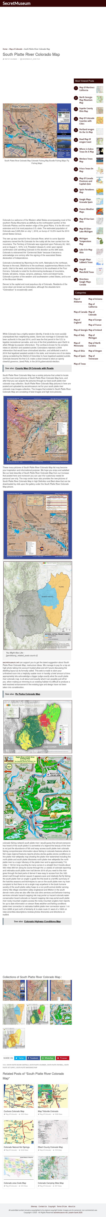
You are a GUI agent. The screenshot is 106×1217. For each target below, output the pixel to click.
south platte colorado (38, 1065)
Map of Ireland (95, 330)
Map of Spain (80, 356)
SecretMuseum (17, 3)
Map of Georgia (81, 330)
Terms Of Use (62, 1206)
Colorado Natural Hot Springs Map (19, 1147)
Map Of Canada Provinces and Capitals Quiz (86, 181)
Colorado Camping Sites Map (51, 1183)
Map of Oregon (95, 351)
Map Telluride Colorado (48, 1111)
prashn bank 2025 (75, 1212)
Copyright (51, 1206)
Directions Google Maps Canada (85, 282)
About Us (71, 1206)
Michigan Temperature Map (85, 241)
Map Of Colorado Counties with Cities (86, 121)
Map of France (94, 325)
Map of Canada (80, 312)
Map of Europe (95, 320)
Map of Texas (80, 364)
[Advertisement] (53, 28)
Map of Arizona (95, 299)
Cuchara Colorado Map (14, 1111)
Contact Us (43, 1206)
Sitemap (34, 1206)
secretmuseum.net (11, 662)
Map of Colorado (11, 59)
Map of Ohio (79, 351)
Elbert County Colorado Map (50, 1147)
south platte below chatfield (18, 1065)
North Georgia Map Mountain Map (85, 100)
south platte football (55, 1065)
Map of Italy (79, 335)
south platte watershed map (26, 1068)
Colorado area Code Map (15, 1183)
